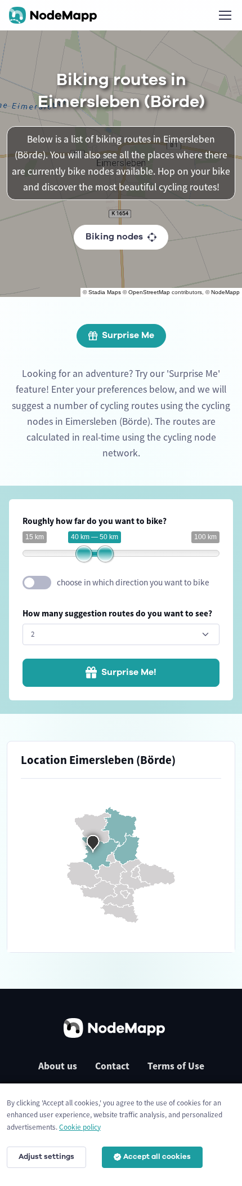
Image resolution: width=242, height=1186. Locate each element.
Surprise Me (128, 335)
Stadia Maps (104, 292)
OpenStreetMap (149, 292)
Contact (112, 1066)
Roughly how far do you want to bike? (95, 521)
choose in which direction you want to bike (133, 582)
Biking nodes (114, 236)
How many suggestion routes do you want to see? (117, 613)
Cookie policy (80, 1127)
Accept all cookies (157, 1157)
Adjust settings (46, 1157)
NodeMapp (225, 292)
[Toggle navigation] (224, 15)
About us (57, 1066)
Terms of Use (175, 1066)
